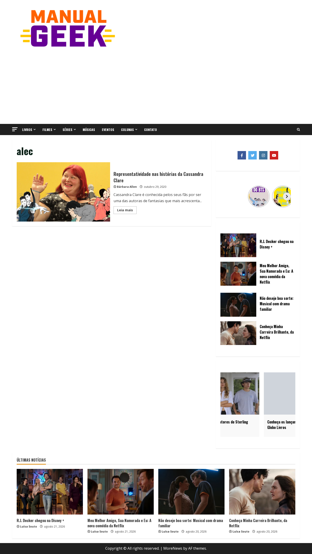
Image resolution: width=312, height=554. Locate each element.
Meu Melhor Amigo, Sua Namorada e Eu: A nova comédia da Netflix (119, 523)
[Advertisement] (156, 85)
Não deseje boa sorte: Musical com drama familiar (190, 523)
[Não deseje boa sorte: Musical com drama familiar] (191, 492)
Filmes (47, 129)
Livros (27, 129)
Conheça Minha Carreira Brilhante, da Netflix (258, 523)
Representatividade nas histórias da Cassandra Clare (63, 192)
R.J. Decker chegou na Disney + (40, 520)
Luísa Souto (28, 526)
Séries (67, 129)
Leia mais (127, 211)
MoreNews (172, 548)
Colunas (127, 129)
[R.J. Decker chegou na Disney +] (50, 492)
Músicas (89, 129)
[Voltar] (229, 196)
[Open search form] (298, 129)
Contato (150, 129)
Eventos (108, 129)
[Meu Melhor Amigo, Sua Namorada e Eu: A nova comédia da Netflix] (120, 492)
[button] (15, 129)
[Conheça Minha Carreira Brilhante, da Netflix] (262, 492)
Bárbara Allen (127, 187)
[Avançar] (287, 196)
